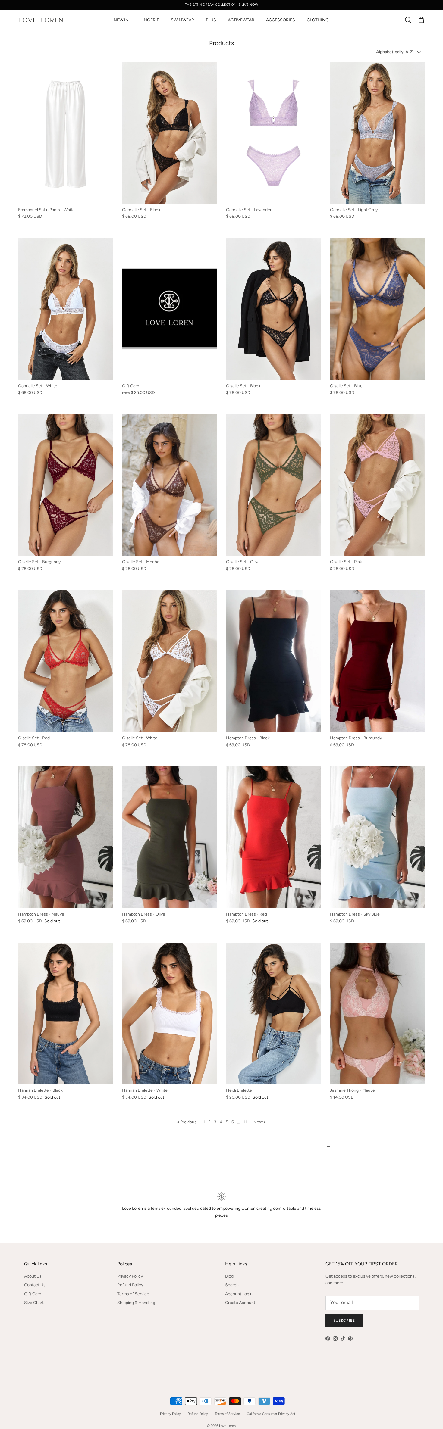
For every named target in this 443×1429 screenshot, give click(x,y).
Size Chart (34, 1302)
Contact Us (35, 1284)
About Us (33, 1276)
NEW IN (121, 20)
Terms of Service (133, 1293)
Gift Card (32, 1293)
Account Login (239, 1293)
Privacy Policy (130, 1276)
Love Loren (227, 1426)
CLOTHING (318, 20)
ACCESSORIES (280, 20)
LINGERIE (149, 20)
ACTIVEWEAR (241, 20)
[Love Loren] (40, 20)
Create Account (240, 1302)
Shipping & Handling (136, 1302)
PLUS (211, 20)
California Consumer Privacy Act (271, 1414)
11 (245, 1122)
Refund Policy (130, 1284)
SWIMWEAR (182, 20)
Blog (229, 1276)
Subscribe (344, 1320)
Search (232, 1284)
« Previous (186, 1122)
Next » (259, 1122)
